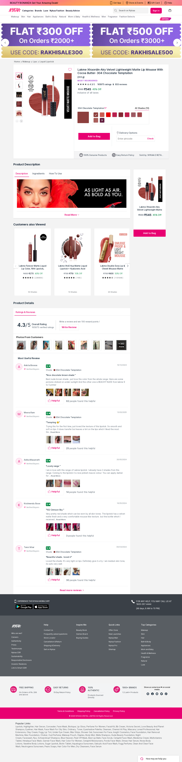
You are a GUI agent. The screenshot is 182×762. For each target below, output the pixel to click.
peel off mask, (81, 738)
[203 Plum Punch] (114, 115)
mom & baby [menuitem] (74, 16)
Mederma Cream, (141, 738)
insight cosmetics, (121, 732)
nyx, (35, 738)
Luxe (143, 665)
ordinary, (72, 729)
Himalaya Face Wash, (32, 741)
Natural (144, 661)
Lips (35, 61)
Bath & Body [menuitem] (51, 16)
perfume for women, (96, 726)
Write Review (69, 327)
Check (150, 138)
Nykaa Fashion (57, 10)
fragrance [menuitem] (112, 16)
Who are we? (16, 633)
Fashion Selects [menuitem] (127, 16)
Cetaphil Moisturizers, (93, 741)
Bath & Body (146, 642)
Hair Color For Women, (72, 741)
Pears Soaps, (51, 746)
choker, (44, 735)
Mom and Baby (147, 649)
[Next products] (127, 266)
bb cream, (121, 726)
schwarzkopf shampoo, (49, 738)
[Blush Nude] (96, 121)
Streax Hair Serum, (130, 741)
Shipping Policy (83, 711)
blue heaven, (67, 738)
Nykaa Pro (113, 645)
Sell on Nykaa (49, 649)
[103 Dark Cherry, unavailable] (102, 121)
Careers (14, 637)
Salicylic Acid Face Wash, (106, 743)
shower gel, (87, 732)
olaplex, (81, 735)
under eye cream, (61, 732)
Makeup (26, 61)
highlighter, (29, 726)
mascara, (132, 729)
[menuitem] (165, 18)
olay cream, (32, 732)
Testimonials (16, 649)
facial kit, (110, 726)
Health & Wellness (148, 653)
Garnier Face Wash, (52, 741)
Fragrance (145, 657)
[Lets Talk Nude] (139, 115)
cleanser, (107, 729)
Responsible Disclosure (21, 660)
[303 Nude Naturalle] (102, 115)
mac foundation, (32, 735)
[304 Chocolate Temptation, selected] (96, 115)
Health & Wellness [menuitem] (91, 16)
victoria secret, (133, 726)
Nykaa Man (113, 638)
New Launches (115, 634)
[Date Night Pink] (133, 115)
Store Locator (49, 638)
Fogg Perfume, (125, 743)
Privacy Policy (119, 711)
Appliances (145, 645)
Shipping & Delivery (52, 645)
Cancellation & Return (53, 642)
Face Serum (96, 746)
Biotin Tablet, (65, 743)
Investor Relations (19, 664)
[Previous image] (17, 121)
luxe (45, 10)
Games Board (82, 634)
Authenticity (16, 641)
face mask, (62, 726)
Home (17, 61)
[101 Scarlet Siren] (108, 115)
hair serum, (40, 726)
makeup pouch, (69, 735)
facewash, (28, 738)
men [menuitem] (104, 16)
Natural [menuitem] (62, 16)
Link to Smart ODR (19, 668)
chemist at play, (119, 729)
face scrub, (107, 738)
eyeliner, (29, 729)
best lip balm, (94, 738)
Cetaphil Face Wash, (123, 738)
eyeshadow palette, (92, 729)
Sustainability (16, 656)
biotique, (72, 726)
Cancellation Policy (102, 711)
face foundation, (139, 732)
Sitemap (112, 649)
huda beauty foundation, (123, 735)
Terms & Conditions (65, 711)
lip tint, (48, 732)
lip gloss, (81, 726)
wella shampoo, (103, 735)
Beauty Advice (73, 10)
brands (38, 10)
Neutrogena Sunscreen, (32, 746)
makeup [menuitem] (15, 16)
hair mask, (39, 729)
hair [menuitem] (29, 16)
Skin (143, 634)
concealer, (51, 726)
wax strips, (75, 732)
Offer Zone (113, 630)
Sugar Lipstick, (52, 743)
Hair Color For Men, (66, 746)
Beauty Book (81, 630)
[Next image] (21, 121)
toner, (80, 729)
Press (13, 645)
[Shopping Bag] (170, 11)
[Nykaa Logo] (14, 9)
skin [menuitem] (23, 16)
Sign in (156, 10)
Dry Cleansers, (83, 746)
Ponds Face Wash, (112, 741)
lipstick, (19, 726)
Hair (142, 638)
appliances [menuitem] (38, 16)
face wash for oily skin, (55, 729)
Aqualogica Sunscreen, (83, 743)
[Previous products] (16, 266)
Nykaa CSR (16, 652)
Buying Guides (82, 638)
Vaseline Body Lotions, (34, 743)
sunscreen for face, (102, 732)
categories (27, 10)
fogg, (41, 732)
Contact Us (48, 630)
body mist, (90, 735)
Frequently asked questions (55, 634)
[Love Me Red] (121, 115)
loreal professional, (146, 729)
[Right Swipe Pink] (127, 115)
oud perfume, (54, 735)
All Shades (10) (142, 108)
